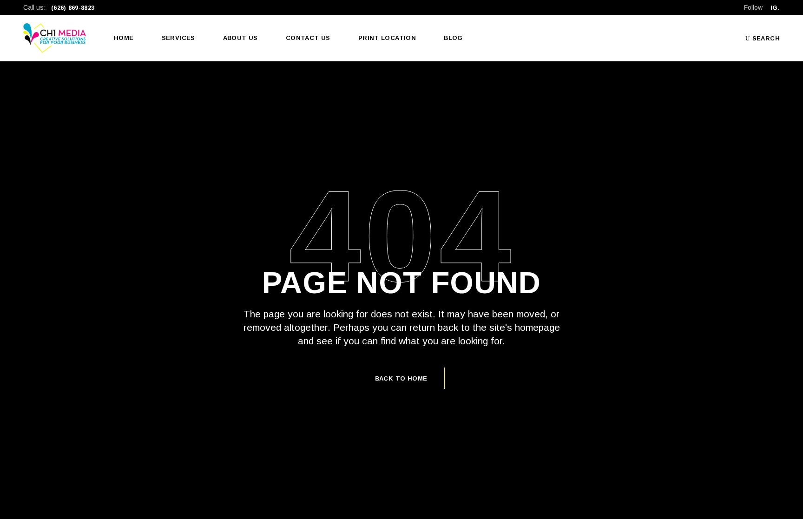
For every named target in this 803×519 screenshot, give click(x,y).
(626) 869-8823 (72, 7)
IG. (775, 7)
